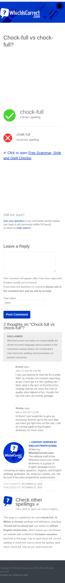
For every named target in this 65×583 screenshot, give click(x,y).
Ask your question (13, 220)
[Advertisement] (32, 76)
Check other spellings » (37, 501)
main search (23, 227)
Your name (9, 298)
